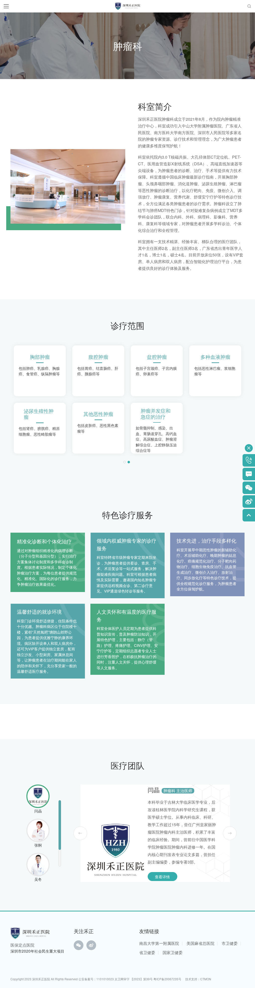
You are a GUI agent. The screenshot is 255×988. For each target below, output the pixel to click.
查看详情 (162, 876)
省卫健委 (147, 952)
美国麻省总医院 (200, 943)
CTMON (205, 979)
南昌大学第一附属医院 (159, 943)
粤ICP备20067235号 (167, 979)
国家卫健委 (173, 952)
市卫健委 (230, 943)
